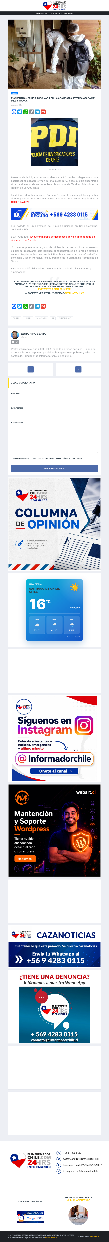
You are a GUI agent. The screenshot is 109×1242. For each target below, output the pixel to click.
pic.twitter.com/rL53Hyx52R (54, 289)
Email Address (17, 408)
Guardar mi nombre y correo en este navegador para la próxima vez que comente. (48, 458)
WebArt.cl (94, 1236)
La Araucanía (42, 318)
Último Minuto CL (52, 1238)
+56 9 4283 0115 (72, 1153)
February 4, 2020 (74, 293)
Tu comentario (17, 423)
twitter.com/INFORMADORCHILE (81, 1159)
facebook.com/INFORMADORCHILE (82, 1165)
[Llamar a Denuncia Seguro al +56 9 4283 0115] (54, 214)
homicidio (28, 318)
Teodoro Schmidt (65, 318)
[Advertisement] (54, 671)
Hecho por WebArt (73, 637)
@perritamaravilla (78, 1200)
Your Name (15, 393)
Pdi (53, 318)
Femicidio (16, 318)
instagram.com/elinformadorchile (80, 1171)
